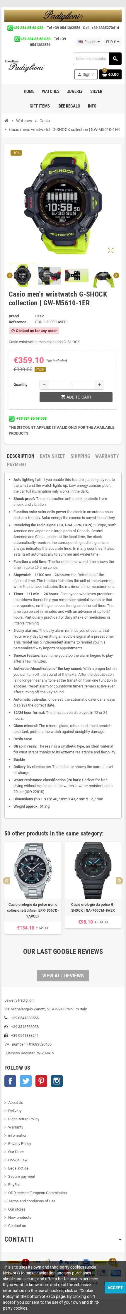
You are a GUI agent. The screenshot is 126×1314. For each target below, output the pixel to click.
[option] (33, 888)
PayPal (14, 1184)
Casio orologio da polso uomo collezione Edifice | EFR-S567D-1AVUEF (33, 910)
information (17, 1135)
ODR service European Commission (37, 1193)
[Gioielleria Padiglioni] (27, 66)
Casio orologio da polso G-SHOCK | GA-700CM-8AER (93, 908)
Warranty (15, 1127)
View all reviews (63, 975)
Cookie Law (18, 1160)
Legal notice (18, 1168)
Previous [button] (6, 880)
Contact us (17, 1225)
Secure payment (21, 1176)
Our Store (16, 1152)
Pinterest (41, 1081)
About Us (15, 1102)
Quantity (20, 384)
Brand (14, 316)
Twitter (26, 1081)
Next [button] (119, 880)
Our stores (16, 1209)
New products (19, 1217)
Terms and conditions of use (31, 1201)
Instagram (57, 1081)
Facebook (10, 1081)
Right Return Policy (23, 1119)
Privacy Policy (19, 1143)
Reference (17, 322)
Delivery (14, 1111)
